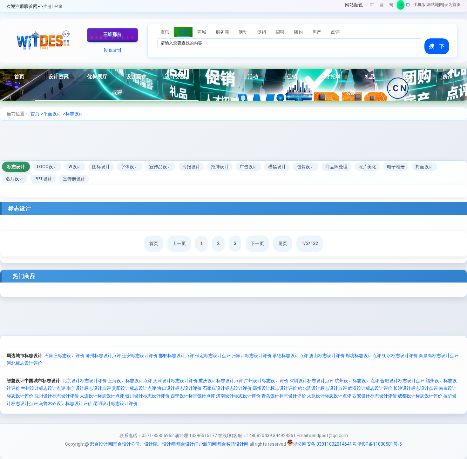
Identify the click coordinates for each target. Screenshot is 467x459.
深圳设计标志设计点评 (311, 380)
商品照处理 (336, 166)
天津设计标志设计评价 (175, 380)
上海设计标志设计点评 (130, 380)
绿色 (401, 6)
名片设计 (15, 178)
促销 (292, 77)
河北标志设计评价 (24, 363)
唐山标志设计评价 (327, 355)
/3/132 (309, 243)
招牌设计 (220, 166)
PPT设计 (43, 178)
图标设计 (101, 166)
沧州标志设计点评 (103, 355)
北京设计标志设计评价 (84, 380)
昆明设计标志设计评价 (115, 403)
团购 (408, 77)
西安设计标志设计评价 (374, 395)
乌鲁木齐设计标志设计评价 (65, 403)
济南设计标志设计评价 (238, 395)
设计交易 (175, 77)
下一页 (257, 243)
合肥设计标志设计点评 (402, 380)
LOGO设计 (47, 166)
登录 (58, 6)
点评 (117, 93)
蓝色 (382, 6)
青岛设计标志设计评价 (283, 395)
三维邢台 (112, 34)
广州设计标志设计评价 (266, 380)
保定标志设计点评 (213, 355)
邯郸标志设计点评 (176, 355)
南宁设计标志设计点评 (88, 388)
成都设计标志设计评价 (420, 395)
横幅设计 (277, 166)
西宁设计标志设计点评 (193, 395)
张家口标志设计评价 (252, 355)
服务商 (214, 77)
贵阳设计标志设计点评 (134, 388)
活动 (253, 77)
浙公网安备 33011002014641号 (324, 444)
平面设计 (52, 113)
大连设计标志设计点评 (102, 395)
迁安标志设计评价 (140, 355)
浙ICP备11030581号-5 (379, 444)
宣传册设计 (74, 178)
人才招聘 (331, 77)
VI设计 (74, 166)
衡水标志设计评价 (400, 355)
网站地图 (435, 4)
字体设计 (130, 166)
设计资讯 (58, 77)
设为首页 (452, 4)
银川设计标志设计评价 (147, 395)
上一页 (179, 243)
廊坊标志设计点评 (363, 355)
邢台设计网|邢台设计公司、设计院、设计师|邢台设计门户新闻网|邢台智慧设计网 (169, 444)
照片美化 (367, 166)
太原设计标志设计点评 (329, 395)
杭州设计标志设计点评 (357, 380)
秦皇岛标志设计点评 (439, 355)
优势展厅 (97, 77)
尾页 (282, 243)
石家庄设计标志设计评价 (227, 388)
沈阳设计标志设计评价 (56, 395)
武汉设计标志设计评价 (370, 388)
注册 (47, 6)
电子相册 (396, 166)
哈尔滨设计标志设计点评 (322, 388)
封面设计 (424, 166)
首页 (19, 77)
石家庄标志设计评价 (64, 355)
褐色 (391, 6)
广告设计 (248, 166)
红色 (372, 6)
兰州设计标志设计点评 (43, 388)
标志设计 (74, 113)
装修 (350, 93)
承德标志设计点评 (290, 355)
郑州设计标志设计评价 (275, 388)
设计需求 (136, 77)
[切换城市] (112, 50)
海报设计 (191, 166)
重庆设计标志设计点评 (221, 380)
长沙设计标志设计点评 (415, 388)
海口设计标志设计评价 (179, 388)
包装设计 (306, 166)
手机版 (419, 4)
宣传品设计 (160, 166)
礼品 (370, 77)
